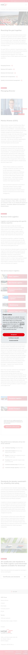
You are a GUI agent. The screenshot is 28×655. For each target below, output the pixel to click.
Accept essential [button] (13, 340)
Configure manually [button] (13, 338)
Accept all (14, 334)
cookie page (15, 326)
